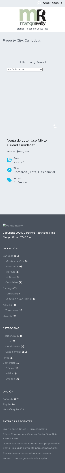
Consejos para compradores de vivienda (27, 453)
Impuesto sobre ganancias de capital (25, 458)
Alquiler (7, 404)
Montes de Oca (14, 261)
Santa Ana (11, 266)
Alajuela (7, 304)
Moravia (10, 271)
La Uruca (10, 277)
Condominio (12, 346)
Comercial (9, 362)
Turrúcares (11, 310)
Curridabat (11, 282)
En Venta (8, 399)
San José (8, 255)
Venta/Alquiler (11, 409)
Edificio (9, 373)
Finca (6, 357)
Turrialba (10, 293)
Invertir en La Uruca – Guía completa (25, 429)
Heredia (7, 316)
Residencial (9, 335)
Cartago (8, 288)
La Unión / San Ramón (18, 298)
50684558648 (52, 3)
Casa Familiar (13, 351)
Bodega (10, 378)
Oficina (9, 368)
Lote (8, 341)
